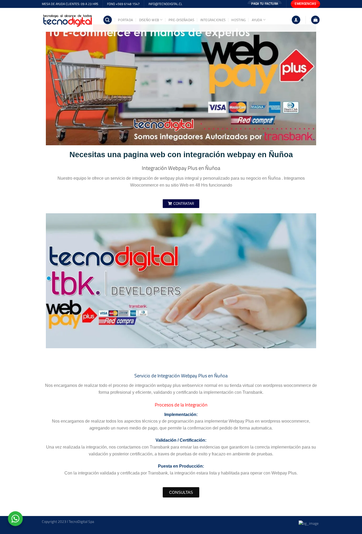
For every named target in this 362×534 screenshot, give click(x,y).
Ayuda (257, 19)
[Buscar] (107, 20)
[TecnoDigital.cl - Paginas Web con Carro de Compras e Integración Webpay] (68, 20)
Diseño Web (149, 19)
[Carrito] (315, 20)
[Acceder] (296, 20)
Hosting (238, 19)
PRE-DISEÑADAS (181, 19)
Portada (125, 19)
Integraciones (213, 19)
